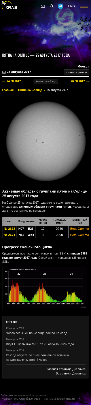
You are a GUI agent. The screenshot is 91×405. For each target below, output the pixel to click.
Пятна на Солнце (30, 90)
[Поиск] (51, 6)
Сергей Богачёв (29, 398)
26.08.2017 (78, 81)
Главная (8, 90)
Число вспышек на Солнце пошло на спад (36, 333)
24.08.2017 (14, 81)
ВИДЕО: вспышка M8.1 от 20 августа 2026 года (40, 344)
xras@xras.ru (66, 398)
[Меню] (84, 6)
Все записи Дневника (70, 373)
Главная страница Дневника (66, 369)
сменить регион (76, 72)
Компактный (46, 81)
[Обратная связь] (42, 6)
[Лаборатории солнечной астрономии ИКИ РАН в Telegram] (60, 6)
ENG (71, 6)
